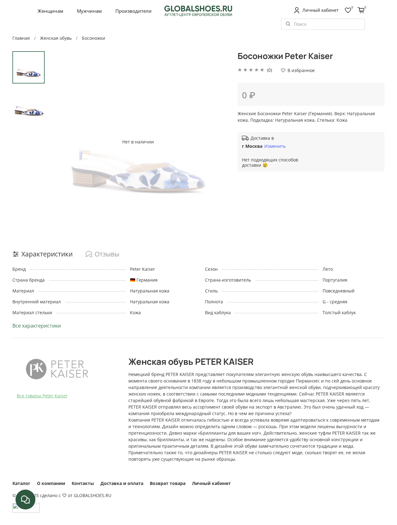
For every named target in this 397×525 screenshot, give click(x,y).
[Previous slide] (58, 141)
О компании (51, 483)
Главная (21, 38)
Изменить (275, 146)
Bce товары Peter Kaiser (42, 396)
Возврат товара (167, 483)
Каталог (21, 483)
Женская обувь (56, 38)
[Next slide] (217, 141)
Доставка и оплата (121, 483)
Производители (133, 11)
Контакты (83, 483)
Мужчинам (89, 11)
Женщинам (50, 11)
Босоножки (93, 38)
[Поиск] (288, 24)
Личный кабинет (211, 483)
